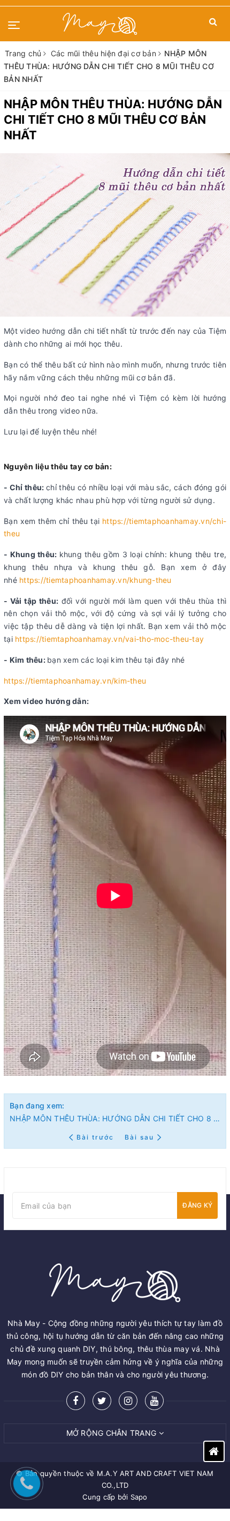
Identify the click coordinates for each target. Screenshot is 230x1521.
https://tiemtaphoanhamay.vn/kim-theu (75, 680)
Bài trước (96, 1137)
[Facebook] (75, 1400)
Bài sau (139, 1137)
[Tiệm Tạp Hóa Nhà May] (100, 24)
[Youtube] (154, 1400)
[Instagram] (128, 1400)
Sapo (139, 1497)
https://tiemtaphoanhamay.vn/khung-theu (95, 580)
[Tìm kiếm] (213, 24)
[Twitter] (102, 1400)
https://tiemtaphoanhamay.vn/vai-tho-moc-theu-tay (109, 638)
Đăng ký (197, 1205)
